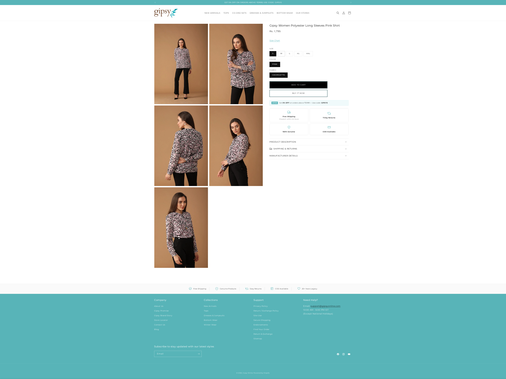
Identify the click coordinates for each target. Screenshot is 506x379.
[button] (338, 13)
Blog (156, 329)
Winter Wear (210, 325)
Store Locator (161, 320)
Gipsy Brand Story (163, 315)
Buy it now (298, 93)
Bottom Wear (211, 320)
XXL (309, 54)
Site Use (258, 315)
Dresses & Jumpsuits (214, 315)
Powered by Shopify (262, 373)
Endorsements (261, 325)
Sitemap (258, 338)
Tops (206, 311)
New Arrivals (210, 306)
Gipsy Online (248, 373)
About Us (158, 306)
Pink (274, 64)
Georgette (278, 75)
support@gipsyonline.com (325, 306)
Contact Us (159, 325)
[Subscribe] (198, 354)
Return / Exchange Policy (266, 311)
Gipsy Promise (161, 311)
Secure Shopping (262, 320)
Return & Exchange (263, 334)
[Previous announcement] (155, 2)
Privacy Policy (261, 306)
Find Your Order (261, 329)
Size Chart (274, 40)
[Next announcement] (351, 2)
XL (299, 54)
